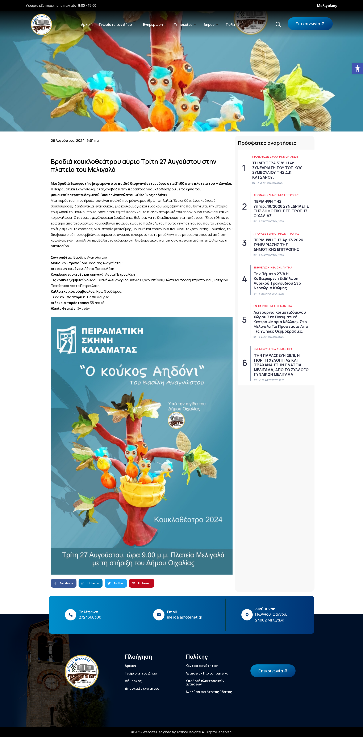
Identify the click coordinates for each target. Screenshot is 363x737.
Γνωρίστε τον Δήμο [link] (115, 24)
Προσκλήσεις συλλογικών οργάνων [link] (275, 156)
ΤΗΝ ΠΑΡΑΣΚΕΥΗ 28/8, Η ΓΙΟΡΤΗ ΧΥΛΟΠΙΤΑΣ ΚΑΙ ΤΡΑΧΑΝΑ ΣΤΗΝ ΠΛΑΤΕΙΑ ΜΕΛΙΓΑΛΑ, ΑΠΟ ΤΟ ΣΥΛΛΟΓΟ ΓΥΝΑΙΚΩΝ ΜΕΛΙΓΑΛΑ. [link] (281, 365)
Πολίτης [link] (233, 24)
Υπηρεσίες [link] (183, 24)
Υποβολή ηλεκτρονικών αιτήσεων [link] (205, 683)
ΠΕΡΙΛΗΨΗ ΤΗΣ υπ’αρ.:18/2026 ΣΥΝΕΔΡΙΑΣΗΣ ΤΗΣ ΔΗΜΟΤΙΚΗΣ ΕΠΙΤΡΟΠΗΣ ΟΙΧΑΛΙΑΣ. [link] (281, 208)
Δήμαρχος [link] (133, 681)
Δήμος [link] (209, 24)
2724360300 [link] (90, 617)
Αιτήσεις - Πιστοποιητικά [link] (207, 673)
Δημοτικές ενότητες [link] (142, 688)
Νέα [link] (273, 267)
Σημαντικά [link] (284, 267)
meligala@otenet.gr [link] (184, 617)
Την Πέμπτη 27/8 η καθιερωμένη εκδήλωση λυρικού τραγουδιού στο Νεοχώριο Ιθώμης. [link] (277, 281)
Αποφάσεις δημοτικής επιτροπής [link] (276, 195)
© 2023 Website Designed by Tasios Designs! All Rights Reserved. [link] (181, 732)
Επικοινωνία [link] (308, 24)
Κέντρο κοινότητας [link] (202, 665)
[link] (357, 68)
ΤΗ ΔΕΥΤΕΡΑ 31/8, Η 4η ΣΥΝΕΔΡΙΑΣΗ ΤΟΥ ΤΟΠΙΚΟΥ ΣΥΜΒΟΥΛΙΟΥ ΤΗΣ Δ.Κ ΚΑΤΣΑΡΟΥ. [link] (277, 170)
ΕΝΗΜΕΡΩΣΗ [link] (262, 267)
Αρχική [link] (87, 24)
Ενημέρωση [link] (153, 24)
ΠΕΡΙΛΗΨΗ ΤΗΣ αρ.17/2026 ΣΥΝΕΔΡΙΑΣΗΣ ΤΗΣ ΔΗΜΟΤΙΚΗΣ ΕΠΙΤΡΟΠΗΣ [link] (278, 244)
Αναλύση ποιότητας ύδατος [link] (209, 691)
